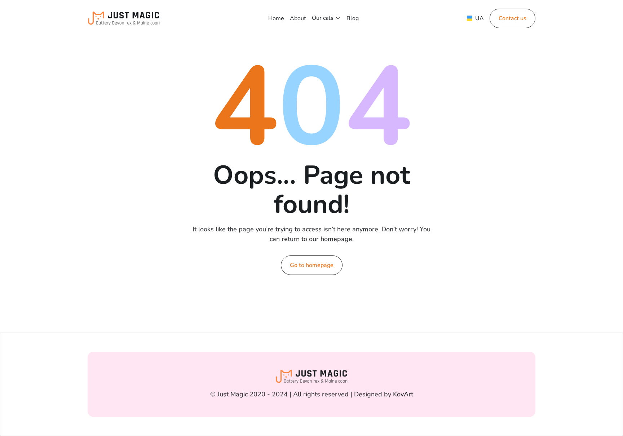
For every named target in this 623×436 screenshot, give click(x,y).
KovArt (403, 394)
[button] (326, 18)
